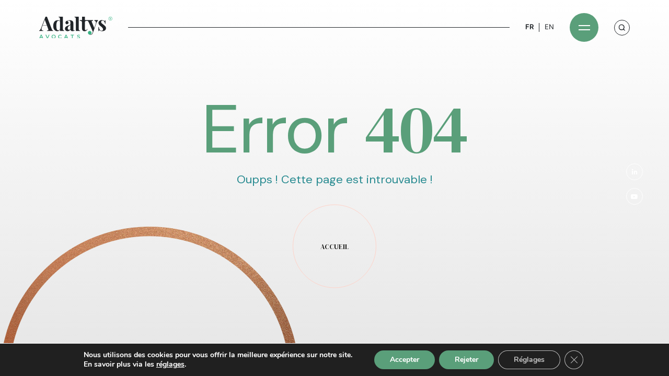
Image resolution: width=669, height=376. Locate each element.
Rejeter (466, 360)
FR (529, 27)
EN (549, 27)
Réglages (529, 360)
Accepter (404, 360)
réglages (170, 364)
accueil (334, 246)
